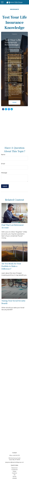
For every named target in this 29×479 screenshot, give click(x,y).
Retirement (14, 468)
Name (3, 154)
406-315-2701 (16, 455)
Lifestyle (14, 478)
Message (4, 173)
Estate (14, 471)
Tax (14, 474)
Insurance (14, 473)
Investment (14, 469)
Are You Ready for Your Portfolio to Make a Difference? (11, 266)
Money (14, 476)
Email (3, 164)
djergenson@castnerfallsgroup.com (14, 462)
